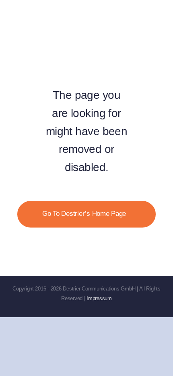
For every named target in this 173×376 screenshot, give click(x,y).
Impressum (99, 298)
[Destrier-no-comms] (72, 10)
